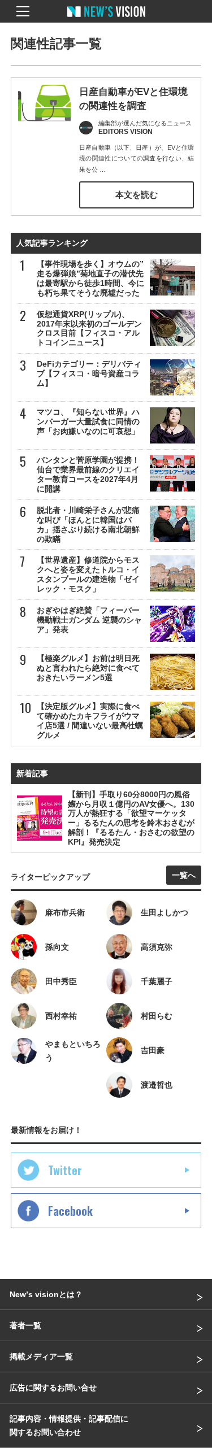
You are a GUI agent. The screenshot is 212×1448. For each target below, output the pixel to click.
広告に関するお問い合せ (53, 1387)
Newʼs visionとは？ (46, 1294)
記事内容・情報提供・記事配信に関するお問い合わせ (69, 1425)
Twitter (65, 1170)
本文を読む (136, 194)
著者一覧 (25, 1325)
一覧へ (184, 875)
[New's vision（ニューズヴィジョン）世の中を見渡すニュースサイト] (106, 19)
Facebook (70, 1210)
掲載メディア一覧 (41, 1356)
